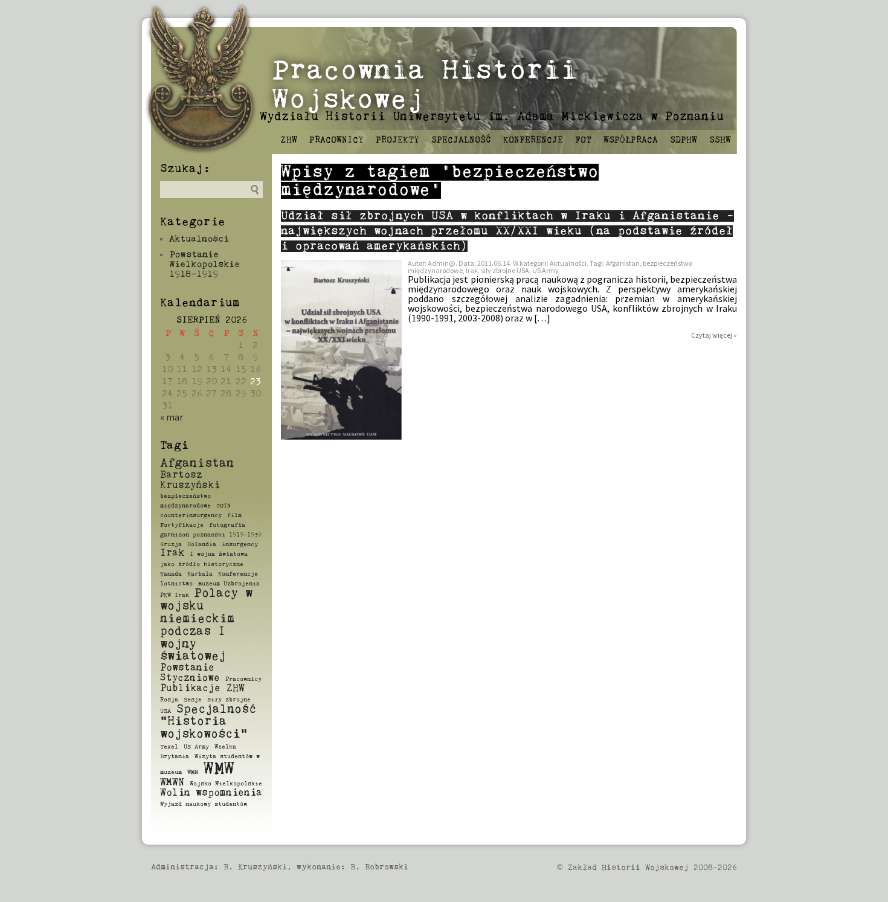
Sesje (193, 700)
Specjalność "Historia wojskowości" (208, 722)
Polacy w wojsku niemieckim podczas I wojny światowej (206, 625)
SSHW (720, 140)
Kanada (171, 574)
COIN (223, 506)
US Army (196, 747)
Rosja (169, 700)
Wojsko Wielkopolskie (226, 784)
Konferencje (533, 140)
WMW (219, 769)
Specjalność (461, 140)
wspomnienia (229, 793)
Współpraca (630, 140)
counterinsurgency (191, 515)
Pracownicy (336, 140)
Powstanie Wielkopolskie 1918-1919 (204, 264)
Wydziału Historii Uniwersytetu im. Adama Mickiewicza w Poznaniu (492, 117)
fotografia (227, 525)
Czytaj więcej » (714, 335)
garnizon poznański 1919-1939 (211, 535)
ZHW (289, 140)
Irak (172, 553)
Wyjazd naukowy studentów (203, 804)
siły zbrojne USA (505, 270)
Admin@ (441, 263)
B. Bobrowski (379, 867)
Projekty (397, 140)
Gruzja (171, 544)
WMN (192, 772)
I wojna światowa (219, 554)
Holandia (201, 544)
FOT (583, 140)
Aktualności (199, 238)
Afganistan (197, 463)
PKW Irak (174, 595)
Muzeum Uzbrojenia (229, 584)
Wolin (175, 793)
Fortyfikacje (182, 525)
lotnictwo (176, 584)
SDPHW (683, 140)
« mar (171, 417)
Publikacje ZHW (202, 689)
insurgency (240, 544)
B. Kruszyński (255, 867)
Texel (169, 747)
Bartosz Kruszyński (190, 481)
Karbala (200, 574)
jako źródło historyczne (201, 564)
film (234, 515)
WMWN (172, 783)
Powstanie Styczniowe (190, 673)
